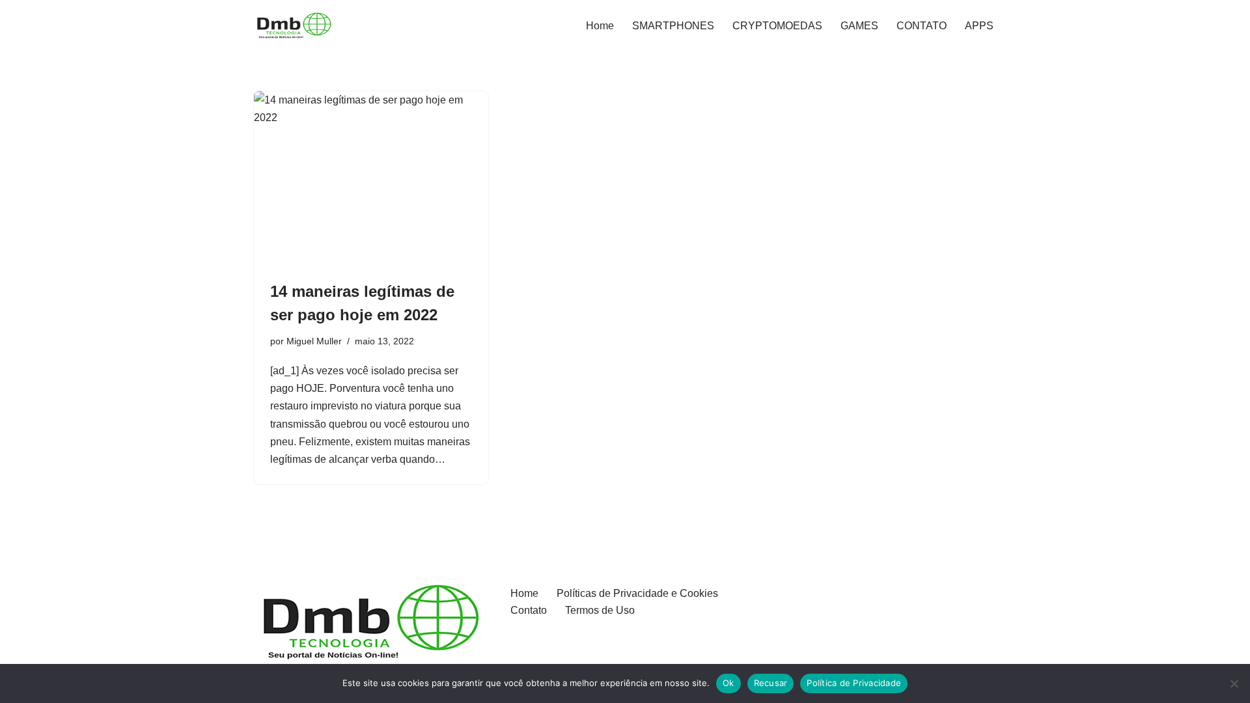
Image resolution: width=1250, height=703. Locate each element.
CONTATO (921, 25)
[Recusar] (1233, 683)
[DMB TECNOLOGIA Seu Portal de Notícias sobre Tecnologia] (293, 26)
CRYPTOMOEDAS (777, 25)
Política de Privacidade (854, 683)
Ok (728, 683)
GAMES (859, 25)
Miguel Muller (314, 341)
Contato (528, 610)
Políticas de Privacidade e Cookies (637, 593)
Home (600, 25)
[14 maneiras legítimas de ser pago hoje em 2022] (371, 179)
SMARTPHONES (673, 25)
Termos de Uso (600, 610)
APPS (979, 25)
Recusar (771, 683)
